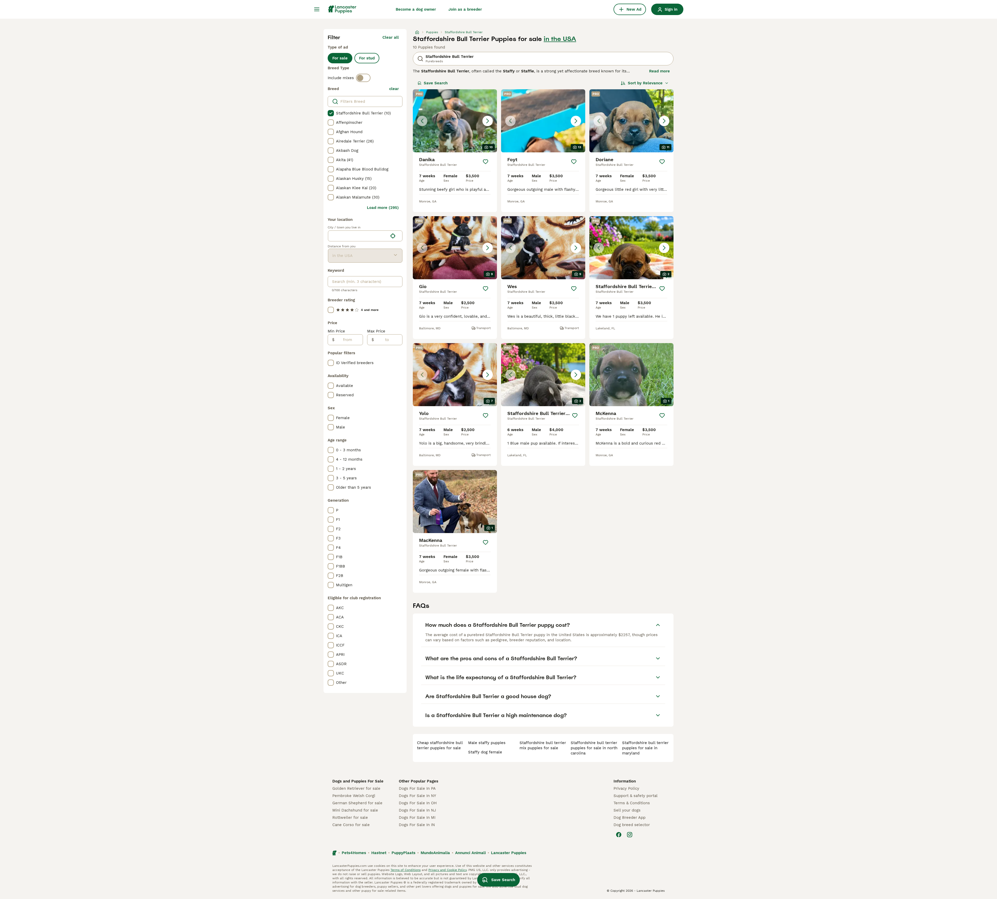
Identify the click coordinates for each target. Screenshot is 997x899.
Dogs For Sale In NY (417, 795)
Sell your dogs (627, 810)
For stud (367, 58)
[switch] (363, 78)
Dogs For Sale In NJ (417, 810)
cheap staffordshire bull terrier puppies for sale (440, 745)
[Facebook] (619, 834)
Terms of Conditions (405, 870)
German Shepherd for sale (357, 803)
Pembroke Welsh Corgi (353, 795)
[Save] (485, 161)
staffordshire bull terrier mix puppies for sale (543, 745)
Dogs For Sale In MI (417, 817)
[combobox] (358, 236)
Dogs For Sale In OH (418, 803)
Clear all (390, 37)
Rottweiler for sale (350, 817)
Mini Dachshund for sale (355, 810)
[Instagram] (629, 834)
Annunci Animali (470, 852)
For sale (340, 58)
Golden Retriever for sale (356, 788)
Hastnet (378, 852)
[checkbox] (331, 113)
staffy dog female (485, 752)
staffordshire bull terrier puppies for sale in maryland (645, 747)
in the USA (560, 39)
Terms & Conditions (632, 803)
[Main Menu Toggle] (317, 9)
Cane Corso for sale (351, 824)
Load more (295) (383, 207)
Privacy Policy (626, 788)
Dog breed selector (632, 824)
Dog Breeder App (629, 817)
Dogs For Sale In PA (417, 788)
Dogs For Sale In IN (417, 824)
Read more (659, 71)
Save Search (436, 83)
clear (394, 88)
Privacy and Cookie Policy (447, 870)
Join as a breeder (465, 9)
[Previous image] (422, 121)
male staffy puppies (487, 742)
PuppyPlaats (403, 852)
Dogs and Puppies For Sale (357, 781)
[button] (455, 120)
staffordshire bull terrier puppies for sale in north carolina (594, 747)
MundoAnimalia (435, 852)
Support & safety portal (636, 795)
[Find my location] (393, 236)
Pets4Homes (354, 852)
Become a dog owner (416, 9)
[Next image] (487, 121)
